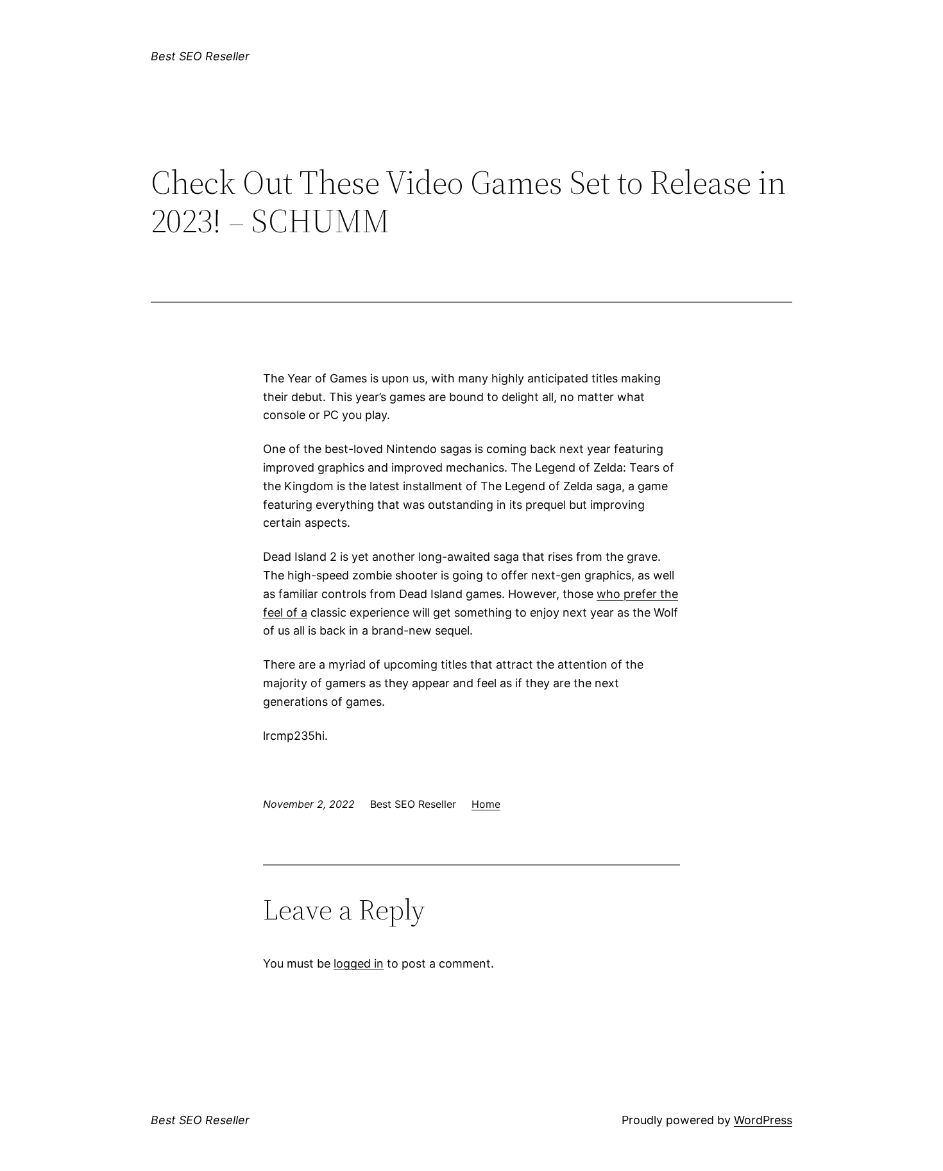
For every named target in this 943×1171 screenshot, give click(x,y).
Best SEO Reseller (200, 56)
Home (485, 804)
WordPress (763, 1120)
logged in (359, 963)
